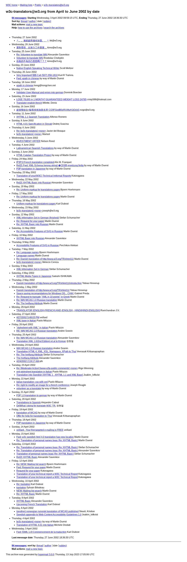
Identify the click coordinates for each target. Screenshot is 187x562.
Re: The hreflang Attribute (29, 303)
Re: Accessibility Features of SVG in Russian (39, 231)
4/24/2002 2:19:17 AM (27, 361)
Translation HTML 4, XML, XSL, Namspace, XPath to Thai (46, 351)
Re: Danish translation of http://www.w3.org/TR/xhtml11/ (45, 259)
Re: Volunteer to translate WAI (31, 54)
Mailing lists (26, 5)
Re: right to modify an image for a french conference (43, 385)
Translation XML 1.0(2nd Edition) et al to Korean (41, 341)
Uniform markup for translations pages (36, 203)
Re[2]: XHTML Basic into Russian (33, 182)
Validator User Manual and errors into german (39, 92)
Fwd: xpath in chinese (27, 78)
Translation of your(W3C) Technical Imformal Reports (43, 176)
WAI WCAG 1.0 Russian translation (34, 348)
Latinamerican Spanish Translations (35, 148)
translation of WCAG (27, 412)
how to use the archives (30, 27)
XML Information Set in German (32, 269)
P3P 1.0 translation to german (31, 395)
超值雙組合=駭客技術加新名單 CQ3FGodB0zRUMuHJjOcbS (47, 110)
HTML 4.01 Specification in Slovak (34, 124)
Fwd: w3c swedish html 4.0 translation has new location (45, 437)
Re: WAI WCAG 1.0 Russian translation (36, 300)
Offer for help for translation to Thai (34, 416)
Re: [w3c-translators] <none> (31, 131)
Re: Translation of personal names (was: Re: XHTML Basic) (47, 440)
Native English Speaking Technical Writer (37, 68)
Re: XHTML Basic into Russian (32, 224)
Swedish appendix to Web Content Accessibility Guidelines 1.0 (48, 514)
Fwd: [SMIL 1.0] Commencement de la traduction (41, 532)
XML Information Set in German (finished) (37, 217)
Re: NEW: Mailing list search (31, 464)
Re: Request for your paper (30, 221)
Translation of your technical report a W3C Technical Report (47, 474)
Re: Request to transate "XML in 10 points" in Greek (43, 297)
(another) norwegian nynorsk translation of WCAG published (47, 511)
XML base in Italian (26, 320)
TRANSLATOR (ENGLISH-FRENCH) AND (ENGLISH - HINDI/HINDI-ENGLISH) (58, 310)
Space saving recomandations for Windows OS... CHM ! (45, 293)
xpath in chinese (24, 85)
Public (38, 5)
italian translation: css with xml (32, 382)
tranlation (21, 487)
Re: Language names (27, 252)
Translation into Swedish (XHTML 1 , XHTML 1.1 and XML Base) (49, 375)
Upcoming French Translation (31, 504)
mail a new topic (34, 24)
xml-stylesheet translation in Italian (34, 371)
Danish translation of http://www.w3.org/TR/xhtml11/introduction (49, 283)
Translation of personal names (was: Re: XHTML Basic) (45, 454)
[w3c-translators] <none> (29, 134)
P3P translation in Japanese (31, 169)
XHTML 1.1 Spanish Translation (32, 117)
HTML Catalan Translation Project (33, 155)
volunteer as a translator (28, 388)
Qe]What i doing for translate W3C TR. (36, 405)
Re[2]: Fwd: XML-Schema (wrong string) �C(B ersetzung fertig (50, 165)
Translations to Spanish (28, 402)
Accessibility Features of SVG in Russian (37, 245)
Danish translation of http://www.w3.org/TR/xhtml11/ (43, 290)
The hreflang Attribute (27, 358)
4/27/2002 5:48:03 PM (27, 317)
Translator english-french (29, 103)
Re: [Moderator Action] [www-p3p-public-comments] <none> (47, 368)
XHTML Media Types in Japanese (33, 276)
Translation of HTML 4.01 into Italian (35, 525)
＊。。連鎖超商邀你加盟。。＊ (32, 40)
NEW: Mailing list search (29, 491)
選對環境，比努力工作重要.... (31, 47)
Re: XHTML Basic (25, 494)
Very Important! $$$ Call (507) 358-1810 (37, 75)
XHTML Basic (23, 501)
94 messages (19, 18)
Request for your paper (28, 470)
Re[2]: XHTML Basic (26, 457)
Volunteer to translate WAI (29, 58)
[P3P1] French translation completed (35, 162)
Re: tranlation (23, 484)
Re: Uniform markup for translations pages (38, 189)
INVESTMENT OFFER (28, 141)
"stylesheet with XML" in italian (32, 327)
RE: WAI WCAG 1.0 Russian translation (36, 331)
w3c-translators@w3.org (56, 5)
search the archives (54, 27)
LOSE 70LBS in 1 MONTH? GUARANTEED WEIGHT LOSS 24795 (51, 99)
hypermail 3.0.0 (46, 554)
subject (47, 21)
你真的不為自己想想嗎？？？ (31, 61)
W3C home (12, 5)
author (32, 21)
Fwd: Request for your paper (31, 467)
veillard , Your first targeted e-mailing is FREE (39, 430)
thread (24, 21)
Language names (25, 255)
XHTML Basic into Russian (30, 238)
